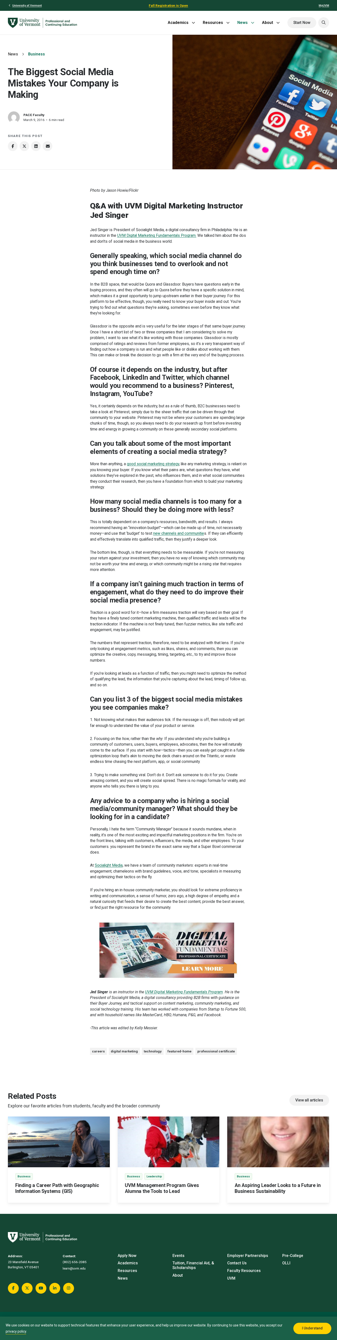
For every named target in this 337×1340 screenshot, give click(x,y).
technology (153, 1051)
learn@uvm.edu (74, 1268)
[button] (323, 22)
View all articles (309, 1100)
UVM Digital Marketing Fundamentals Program (184, 992)
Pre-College (292, 1256)
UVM (231, 1278)
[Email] (47, 146)
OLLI (286, 1263)
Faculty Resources (244, 1271)
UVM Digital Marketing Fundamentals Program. (156, 235)
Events (178, 1256)
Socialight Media (109, 865)
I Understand (312, 1328)
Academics (178, 22)
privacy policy (16, 1331)
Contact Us (237, 1263)
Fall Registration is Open (168, 5)
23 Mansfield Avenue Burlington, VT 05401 (23, 1264)
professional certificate (216, 1051)
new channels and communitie (178, 533)
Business (36, 54)
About (267, 22)
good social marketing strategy (153, 464)
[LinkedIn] (36, 146)
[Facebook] (13, 146)
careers (98, 1051)
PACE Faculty (33, 115)
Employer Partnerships (247, 1256)
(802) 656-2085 (75, 1262)
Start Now (301, 22)
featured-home (179, 1051)
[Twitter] (24, 146)
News (242, 22)
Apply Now (127, 1256)
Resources (213, 22)
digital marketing (124, 1051)
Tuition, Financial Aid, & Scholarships (193, 1265)
